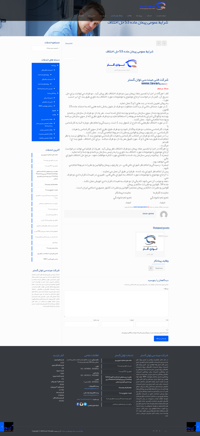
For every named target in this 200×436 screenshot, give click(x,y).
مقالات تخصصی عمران (46, 129)
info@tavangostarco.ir (91, 388)
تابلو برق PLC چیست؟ (51, 166)
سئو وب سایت (65, 431)
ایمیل (132, 320)
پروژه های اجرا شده (43, 74)
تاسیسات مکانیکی (47, 101)
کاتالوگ (54, 110)
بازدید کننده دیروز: (58, 376)
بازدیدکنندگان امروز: (58, 365)
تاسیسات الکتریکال (47, 70)
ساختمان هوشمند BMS (46, 105)
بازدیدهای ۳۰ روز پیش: (57, 387)
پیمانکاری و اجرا (51, 93)
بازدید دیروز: (60, 370)
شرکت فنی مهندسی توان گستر (147, 79)
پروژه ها (53, 65)
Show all (68, 43)
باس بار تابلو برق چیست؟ (51, 160)
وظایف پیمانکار (161, 260)
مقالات (54, 114)
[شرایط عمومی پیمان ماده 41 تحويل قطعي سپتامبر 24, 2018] (193, 426)
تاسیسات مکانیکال (47, 79)
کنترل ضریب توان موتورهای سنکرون (47, 225)
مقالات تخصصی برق (47, 119)
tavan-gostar (148, 213)
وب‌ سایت (96, 320)
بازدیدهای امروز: (59, 360)
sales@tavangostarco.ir (91, 395)
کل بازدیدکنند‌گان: (58, 398)
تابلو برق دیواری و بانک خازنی (49, 220)
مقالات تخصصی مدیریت (46, 133)
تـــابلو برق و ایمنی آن (52, 214)
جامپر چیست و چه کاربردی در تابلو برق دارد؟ (47, 196)
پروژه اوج (55, 242)
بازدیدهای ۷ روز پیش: (57, 381)
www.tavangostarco (141, 206)
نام (167, 320)
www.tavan (154, 83)
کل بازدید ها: (60, 392)
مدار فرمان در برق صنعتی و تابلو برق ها (46, 237)
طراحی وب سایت (77, 431)
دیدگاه (166, 289)
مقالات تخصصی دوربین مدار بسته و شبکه (44, 124)
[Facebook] (159, 431)
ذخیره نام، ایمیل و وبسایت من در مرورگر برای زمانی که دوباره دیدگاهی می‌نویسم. (144, 333)
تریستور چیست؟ (53, 209)
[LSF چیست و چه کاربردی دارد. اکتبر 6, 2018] (6, 426)
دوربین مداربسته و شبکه (45, 88)
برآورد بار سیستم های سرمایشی (48, 203)
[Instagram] (156, 431)
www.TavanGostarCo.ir (84, 399)
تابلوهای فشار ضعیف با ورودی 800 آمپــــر (46, 231)
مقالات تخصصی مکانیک (46, 137)
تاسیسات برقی (48, 97)
